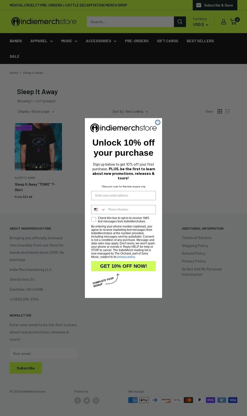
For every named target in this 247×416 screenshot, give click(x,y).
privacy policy (126, 257)
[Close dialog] (157, 122)
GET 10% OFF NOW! (123, 266)
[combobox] (98, 209)
